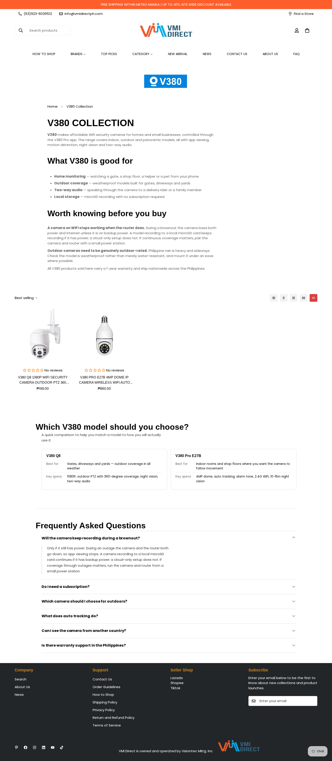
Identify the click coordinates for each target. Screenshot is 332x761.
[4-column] (303, 298)
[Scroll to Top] (323, 736)
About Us (22, 686)
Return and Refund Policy (113, 717)
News (19, 694)
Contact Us (102, 679)
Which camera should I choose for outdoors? (84, 601)
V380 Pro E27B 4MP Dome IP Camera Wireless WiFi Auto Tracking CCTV (104, 380)
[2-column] (284, 298)
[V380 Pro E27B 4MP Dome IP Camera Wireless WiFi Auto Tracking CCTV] (104, 335)
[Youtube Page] (52, 747)
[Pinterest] (16, 747)
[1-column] (274, 298)
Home (52, 106)
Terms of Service (107, 725)
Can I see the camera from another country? (84, 630)
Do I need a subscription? (65, 586)
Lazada (177, 677)
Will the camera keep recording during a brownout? (91, 538)
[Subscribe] (312, 701)
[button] (307, 30)
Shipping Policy (105, 702)
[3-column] (293, 298)
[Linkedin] (43, 747)
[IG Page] (34, 747)
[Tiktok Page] (61, 747)
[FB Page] (25, 747)
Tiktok (175, 688)
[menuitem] (44, 54)
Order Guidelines (106, 686)
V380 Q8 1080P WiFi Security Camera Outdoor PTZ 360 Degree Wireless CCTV (43, 380)
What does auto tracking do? (70, 616)
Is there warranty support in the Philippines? (84, 645)
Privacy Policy (104, 710)
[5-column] (313, 298)
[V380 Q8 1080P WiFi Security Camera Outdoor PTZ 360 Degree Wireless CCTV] (43, 335)
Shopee (177, 682)
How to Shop (103, 694)
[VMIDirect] (166, 30)
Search (20, 679)
